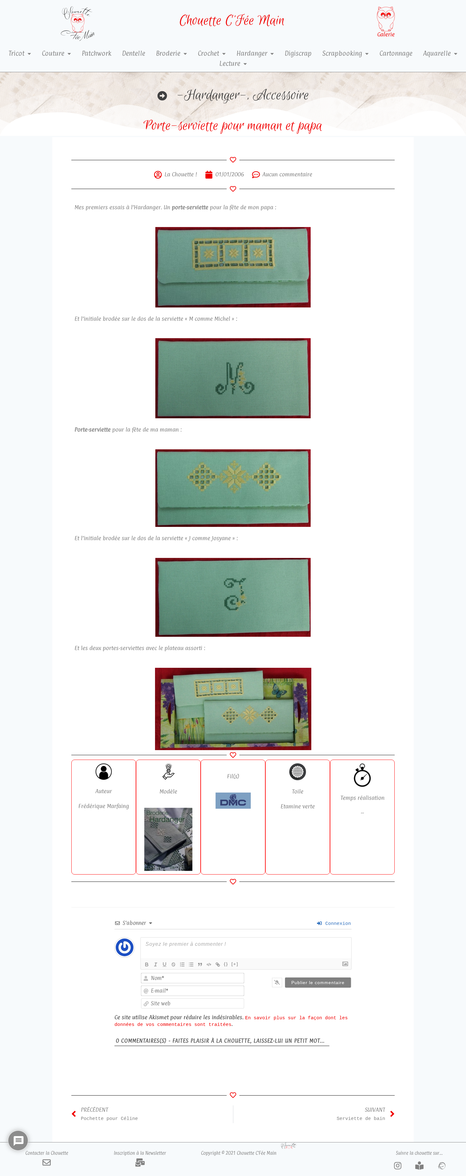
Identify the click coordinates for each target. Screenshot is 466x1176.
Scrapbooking (342, 53)
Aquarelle (437, 53)
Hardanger (251, 53)
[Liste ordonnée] (182, 964)
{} (226, 964)
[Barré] (173, 964)
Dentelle (133, 53)
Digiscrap (298, 53)
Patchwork (96, 53)
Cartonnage (395, 53)
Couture (53, 53)
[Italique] (155, 964)
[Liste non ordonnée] (191, 964)
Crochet (208, 53)
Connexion (336, 923)
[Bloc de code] (208, 964)
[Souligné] (164, 964)
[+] (234, 964)
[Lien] (217, 964)
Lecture (229, 63)
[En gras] (146, 964)
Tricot (16, 53)
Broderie (168, 53)
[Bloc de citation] (200, 964)
